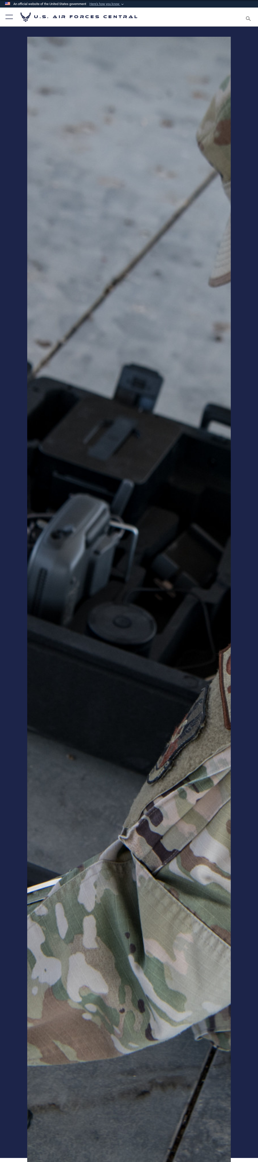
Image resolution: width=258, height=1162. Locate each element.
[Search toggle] (249, 17)
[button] (107, 4)
